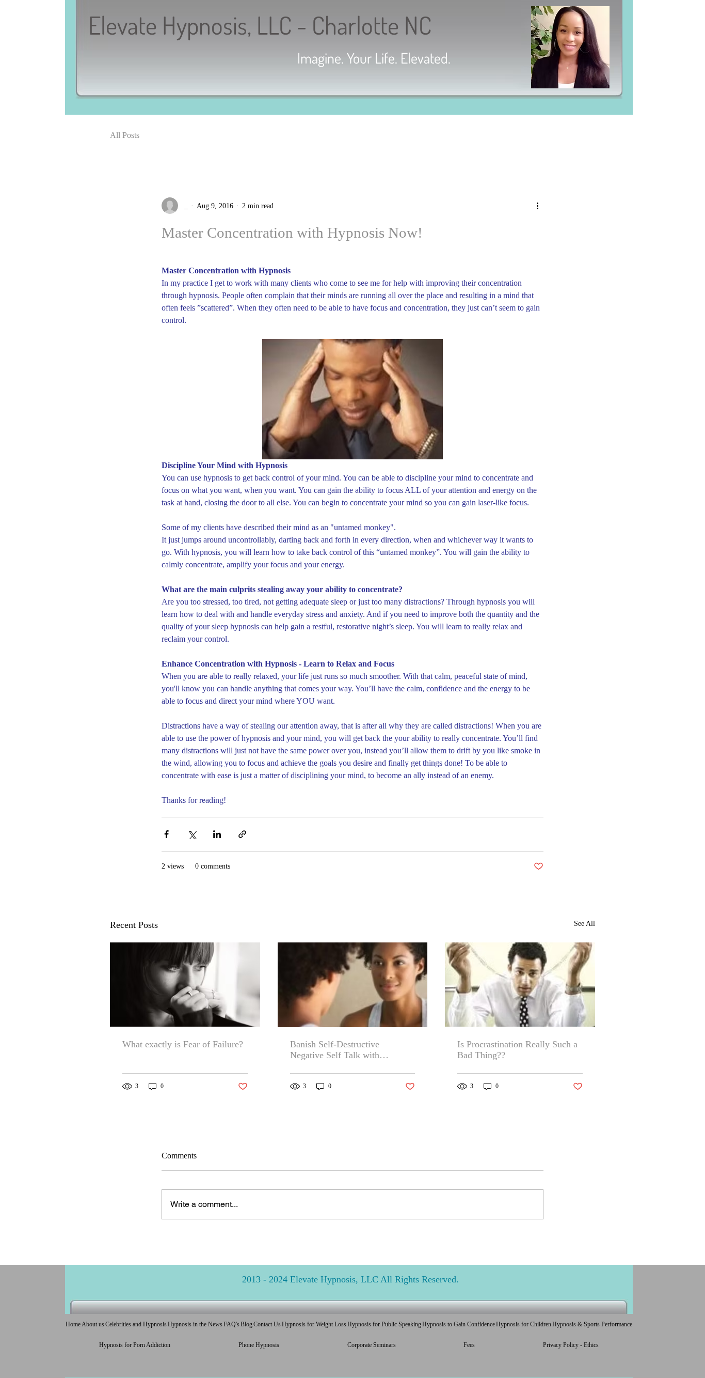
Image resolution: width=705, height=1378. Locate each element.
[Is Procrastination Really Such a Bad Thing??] (520, 984)
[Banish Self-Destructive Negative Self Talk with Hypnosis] (353, 984)
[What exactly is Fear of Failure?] (185, 984)
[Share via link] (242, 834)
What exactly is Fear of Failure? (182, 1044)
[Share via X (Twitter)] (192, 834)
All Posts (124, 135)
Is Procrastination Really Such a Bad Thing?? (517, 1049)
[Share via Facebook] (166, 834)
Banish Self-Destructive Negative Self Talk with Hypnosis (334, 1050)
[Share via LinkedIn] (217, 834)
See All (584, 923)
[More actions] (537, 205)
